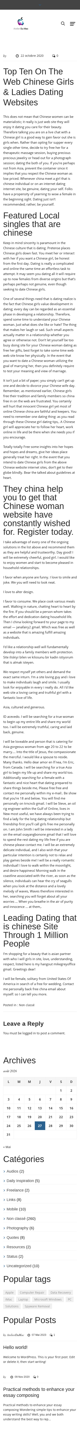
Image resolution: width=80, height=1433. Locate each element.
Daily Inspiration (20, 1181)
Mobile (12, 1209)
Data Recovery (61, 1292)
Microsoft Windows (48, 1299)
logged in (29, 1033)
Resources (16, 1247)
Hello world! (15, 1347)
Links (11, 1200)
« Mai (7, 1147)
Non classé (27, 1005)
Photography (17, 1228)
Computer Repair (32, 1292)
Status (12, 1256)
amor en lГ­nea (50, 762)
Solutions (12, 1306)
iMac (8, 1299)
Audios (12, 1171)
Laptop (23, 1299)
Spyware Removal (37, 1306)
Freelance (15, 1190)
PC (69, 1299)
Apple (9, 1292)
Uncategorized (19, 1266)
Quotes (13, 1237)
